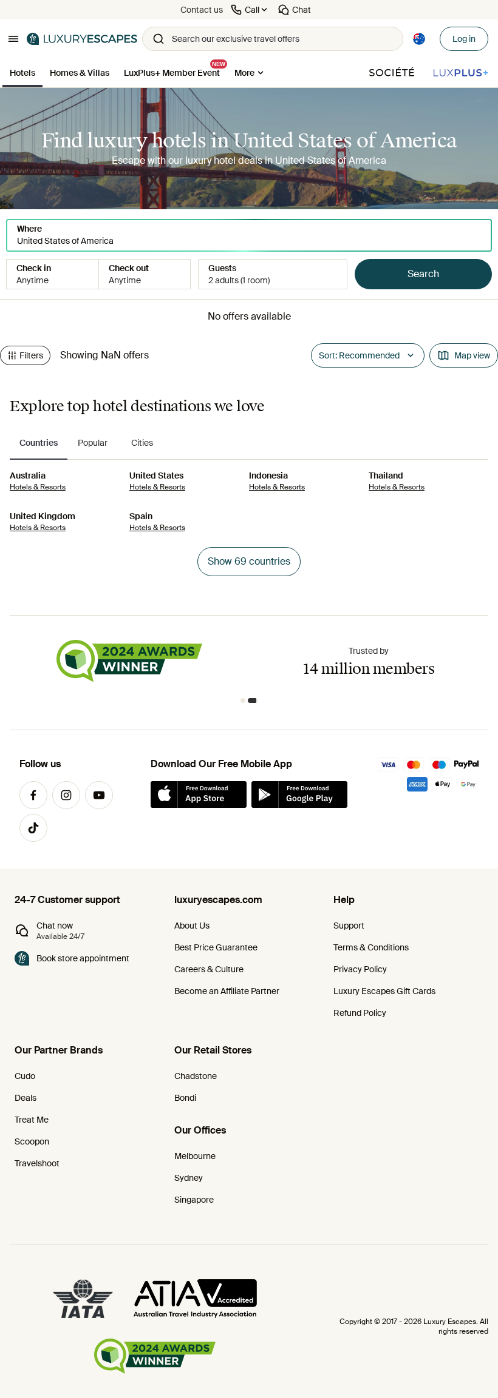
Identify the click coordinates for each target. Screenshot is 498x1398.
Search (423, 273)
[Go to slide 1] (243, 700)
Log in (464, 38)
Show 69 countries (249, 561)
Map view (472, 355)
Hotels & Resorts (38, 487)
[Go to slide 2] (253, 700)
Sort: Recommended (359, 355)
